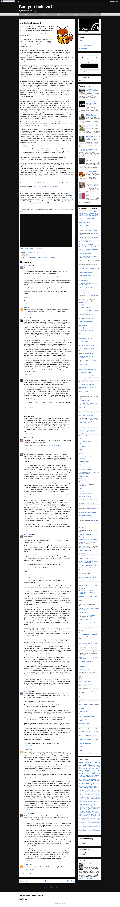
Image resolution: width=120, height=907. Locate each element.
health (96, 814)
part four (89, 296)
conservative (92, 323)
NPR (68, 195)
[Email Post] (43, 252)
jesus (85, 778)
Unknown (26, 749)
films (93, 775)
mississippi (87, 811)
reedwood (94, 786)
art (91, 798)
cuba (90, 825)
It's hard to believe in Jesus (86, 330)
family (90, 818)
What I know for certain (85, 225)
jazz (99, 814)
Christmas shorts (83, 524)
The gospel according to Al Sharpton (88, 237)
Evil (80, 481)
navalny (98, 796)
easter (93, 805)
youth (80, 805)
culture (94, 773)
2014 (86, 214)
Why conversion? (83, 425)
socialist (85, 325)
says (45, 197)
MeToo (89, 812)
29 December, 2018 (29, 869)
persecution (85, 821)
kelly (99, 826)
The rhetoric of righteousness (86, 664)
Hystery (26, 318)
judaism (95, 826)
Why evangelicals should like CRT (87, 246)
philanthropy (82, 797)
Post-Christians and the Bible (86, 348)
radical (80, 325)
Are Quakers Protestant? (54, 445)
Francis (80, 791)
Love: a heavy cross (84, 400)
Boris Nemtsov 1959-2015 (85, 381)
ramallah (91, 784)
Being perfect (82, 407)
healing (92, 814)
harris (80, 826)
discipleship (96, 765)
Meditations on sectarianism (86, 415)
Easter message (24, 203)
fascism (94, 818)
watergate (98, 831)
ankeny (80, 823)
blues (25, 257)
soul (84, 776)
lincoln (87, 827)
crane (88, 825)
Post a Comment (26, 873)
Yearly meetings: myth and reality (87, 369)
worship (93, 778)
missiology (81, 780)
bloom (98, 783)
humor (86, 793)
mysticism (85, 829)
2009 (83, 215)
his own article (47, 183)
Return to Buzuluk (83, 476)
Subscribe (89, 66)
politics (89, 765)
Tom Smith (27, 378)
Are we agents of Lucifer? (85, 228)
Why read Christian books (85, 643)
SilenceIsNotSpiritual (93, 822)
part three (88, 241)
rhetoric (85, 768)
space (98, 773)
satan (93, 830)
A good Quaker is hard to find (86, 328)
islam (80, 787)
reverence (85, 830)
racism (89, 794)
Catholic (93, 794)
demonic (93, 825)
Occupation (82, 449)
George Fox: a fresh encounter (87, 244)
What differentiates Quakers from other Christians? (47, 186)
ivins (93, 826)
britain (98, 808)
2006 (93, 215)
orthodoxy (88, 783)
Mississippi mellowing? (85, 723)
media (80, 815)
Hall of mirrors (82, 443)
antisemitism (93, 789)
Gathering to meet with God (86, 491)
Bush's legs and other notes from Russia (89, 728)
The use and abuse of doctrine (87, 669)
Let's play (81, 305)
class (85, 825)
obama (94, 782)
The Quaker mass (83, 478)
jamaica (80, 819)
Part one (97, 530)
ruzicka (90, 815)
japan (89, 790)
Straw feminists (83, 410)
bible (80, 768)
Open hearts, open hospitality (86, 582)
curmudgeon (82, 800)
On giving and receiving (85, 684)
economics (97, 791)
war (99, 782)
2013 (90, 214)
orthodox (33, 257)
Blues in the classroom (85, 515)
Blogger (63, 903)
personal (82, 765)
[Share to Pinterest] (28, 255)
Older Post (70, 881)
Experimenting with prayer (85, 466)
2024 (91, 211)
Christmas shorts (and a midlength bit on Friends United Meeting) (92, 91)
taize (85, 812)
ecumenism (81, 793)
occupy (80, 801)
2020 (86, 213)
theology (52, 257)
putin (95, 801)
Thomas (89, 786)
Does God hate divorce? (85, 550)
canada (94, 798)
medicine (80, 821)
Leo (85, 822)
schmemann (97, 830)
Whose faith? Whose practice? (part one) (91, 194)
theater (88, 831)
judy (80, 804)
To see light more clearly (85, 537)
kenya (84, 827)
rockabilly (85, 815)
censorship (93, 823)
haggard (98, 818)
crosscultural (81, 818)
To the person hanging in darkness (88, 634)
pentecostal (90, 801)
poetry (87, 780)
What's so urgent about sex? (86, 321)
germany (86, 787)
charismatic (81, 825)
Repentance (82, 666)
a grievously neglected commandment (89, 397)
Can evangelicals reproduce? (86, 651)
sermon (95, 804)
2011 (96, 214)
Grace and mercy (83, 341)
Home (47, 881)
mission (89, 782)
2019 (90, 213)
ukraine (88, 773)
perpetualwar (92, 779)
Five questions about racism (86, 45)
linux (86, 784)
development (89, 796)
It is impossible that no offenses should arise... (88, 419)
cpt (99, 778)
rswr (80, 790)
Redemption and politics (85, 753)
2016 (80, 214)
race (97, 778)
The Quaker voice (83, 711)
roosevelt (90, 830)
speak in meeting (55, 203)
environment (93, 780)
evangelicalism (89, 776)
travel (98, 793)
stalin (94, 815)
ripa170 (40, 248)
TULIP (40, 511)
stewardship (93, 821)
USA (98, 767)
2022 (80, 213)
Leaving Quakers (83, 731)
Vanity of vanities (83, 565)
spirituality (87, 767)
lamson (91, 800)
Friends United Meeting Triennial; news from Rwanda (88, 150)
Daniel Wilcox (28, 265)
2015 (83, 214)
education (85, 779)
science (91, 804)
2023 (95, 211)
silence (98, 801)
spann (89, 821)
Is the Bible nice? (83, 280)
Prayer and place (85, 421)
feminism (81, 786)
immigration (81, 794)
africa (87, 789)
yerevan (82, 822)
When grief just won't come (86, 314)
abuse (98, 822)
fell (99, 825)
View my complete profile (85, 878)
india (87, 826)
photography (91, 829)
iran (91, 787)
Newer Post (23, 881)
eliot (85, 818)
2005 (96, 215)
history (89, 772)
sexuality (81, 784)
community (94, 803)
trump (93, 772)
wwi (79, 822)
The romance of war (84, 572)
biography (86, 791)
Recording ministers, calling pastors (88, 596)
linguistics (93, 807)
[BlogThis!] (24, 255)
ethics (94, 796)
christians (81, 810)
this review (66, 199)
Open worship (82, 446)
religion (95, 793)
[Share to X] (25, 255)
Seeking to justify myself (85, 253)
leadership (97, 797)
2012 (93, 214)
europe (92, 810)
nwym (85, 786)
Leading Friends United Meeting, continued (92, 115)
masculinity (81, 811)
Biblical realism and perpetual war (87, 512)
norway (89, 778)
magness (98, 810)
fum (99, 776)
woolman (80, 833)
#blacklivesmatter (83, 803)
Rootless (81, 626)
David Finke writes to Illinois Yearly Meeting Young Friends (88, 561)
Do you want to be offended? (86, 384)
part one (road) (86, 430)
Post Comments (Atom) (50, 887)
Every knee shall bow (84, 391)
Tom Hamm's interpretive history (88, 591)
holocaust (84, 826)
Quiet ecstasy (82, 746)
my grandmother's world (92, 699)
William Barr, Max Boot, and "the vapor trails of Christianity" (89, 284)
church (84, 782)
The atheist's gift (83, 555)
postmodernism (82, 798)
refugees (80, 830)
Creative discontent (84, 726)
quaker (81, 767)
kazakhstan (84, 819)
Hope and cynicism (84, 461)
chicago (98, 798)
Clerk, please (82, 553)
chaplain (98, 823)
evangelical (86, 323)
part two (95, 230)
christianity (82, 772)
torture (98, 790)
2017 (96, 213)
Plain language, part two (85, 701)
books (29, 257)
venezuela (94, 831)
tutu (90, 831)
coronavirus (87, 810)
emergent (97, 805)
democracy (81, 814)
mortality (80, 829)
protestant (39, 257)
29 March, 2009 (28, 746)
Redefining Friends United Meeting (88, 539)
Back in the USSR (83, 290)
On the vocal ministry (84, 336)
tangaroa (84, 808)
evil (88, 818)
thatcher (84, 831)
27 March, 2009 (28, 303)
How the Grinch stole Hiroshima (87, 716)
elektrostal (82, 773)
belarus (84, 823)
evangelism (88, 770)
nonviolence (82, 783)
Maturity (81, 333)
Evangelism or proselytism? (86, 367)
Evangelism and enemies (85, 338)
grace (86, 807)
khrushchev (92, 819)
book (89, 803)
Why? (80, 678)
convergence (82, 796)
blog (80, 778)
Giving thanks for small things (86, 287)
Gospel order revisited (84, 580)
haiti (89, 814)
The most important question (86, 272)
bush (87, 805)
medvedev (98, 827)
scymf (83, 790)
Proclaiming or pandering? (86, 469)
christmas (97, 794)
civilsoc (95, 776)
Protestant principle (38, 146)
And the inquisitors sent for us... (87, 394)
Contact (81, 43)
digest (90, 805)
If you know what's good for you (87, 435)
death (87, 800)
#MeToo (98, 815)
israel (98, 780)
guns (89, 807)
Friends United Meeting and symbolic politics (92, 102)
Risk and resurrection (84, 681)
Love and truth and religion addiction (88, 427)
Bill (25, 307)
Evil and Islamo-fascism (85, 708)
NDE (87, 822)
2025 (88, 211)
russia (48, 257)
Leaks (80, 464)
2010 (80, 215)
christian (91, 791)
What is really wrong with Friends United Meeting (92, 183)
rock (80, 808)
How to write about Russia (85, 441)
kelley (89, 819)
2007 (90, 215)
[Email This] (22, 255)
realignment (93, 790)
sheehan (81, 812)
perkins (87, 804)
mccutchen (97, 819)
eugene (96, 825)
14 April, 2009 (27, 809)
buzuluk (88, 797)
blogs (80, 779)
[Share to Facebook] (27, 255)
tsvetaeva (98, 821)
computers (97, 787)
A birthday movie (83, 704)
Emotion (81, 488)
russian (88, 798)
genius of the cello (91, 412)
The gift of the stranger (85, 534)
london (93, 827)
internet (94, 783)
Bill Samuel (27, 438)
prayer (98, 772)
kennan (80, 827)
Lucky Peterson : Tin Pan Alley (28, 248)
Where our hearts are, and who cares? (89, 641)
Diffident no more (83, 438)
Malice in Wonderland (84, 292)
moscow (83, 804)
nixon (88, 829)
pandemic (85, 801)
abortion (84, 805)
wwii (80, 782)
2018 (93, 213)
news (86, 794)
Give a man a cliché (84, 714)
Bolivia (94, 808)
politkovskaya (97, 829)
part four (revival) (83, 433)
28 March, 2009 (28, 687)
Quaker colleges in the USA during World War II (93, 137)
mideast (97, 770)
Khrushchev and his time (85, 493)
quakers (44, 257)
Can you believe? (36, 6)
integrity (90, 826)
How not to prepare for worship (87, 615)
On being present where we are (87, 661)
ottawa (98, 807)
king (92, 797)
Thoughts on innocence (85, 619)
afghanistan (82, 789)
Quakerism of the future (85, 307)
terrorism (81, 831)
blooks (88, 823)
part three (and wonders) (91, 431)
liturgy (90, 827)
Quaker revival (82, 588)
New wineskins (83, 612)
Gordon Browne (83, 505)
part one (90, 230)
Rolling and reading (84, 546)
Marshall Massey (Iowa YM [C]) (33, 578)
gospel (98, 768)
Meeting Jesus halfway (85, 496)
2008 (86, 215)
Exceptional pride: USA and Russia (88, 403)
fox (86, 790)
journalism (97, 784)
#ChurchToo (89, 808)
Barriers (81, 350)
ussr (99, 804)
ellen (98, 786)
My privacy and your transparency (87, 375)
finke (99, 803)
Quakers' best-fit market (85, 372)
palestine (81, 775)
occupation (97, 800)
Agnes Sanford (83, 364)
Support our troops (84, 542)
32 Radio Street (83, 48)
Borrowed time (82, 691)
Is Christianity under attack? (88, 421)
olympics (93, 811)
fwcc (99, 789)
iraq (83, 778)
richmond (98, 811)
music (98, 779)
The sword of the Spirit (85, 743)
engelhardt (81, 807)
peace (81, 770)
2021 (83, 213)
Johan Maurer (28, 452)
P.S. (97, 367)
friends (86, 814)
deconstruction (96, 812)
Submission (82, 458)
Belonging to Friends (84, 222)
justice (80, 776)
